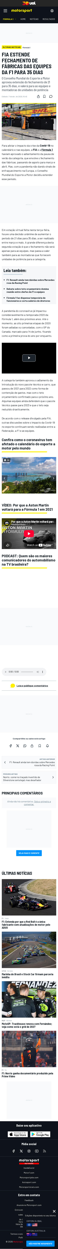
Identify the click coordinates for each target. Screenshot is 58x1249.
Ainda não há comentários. (29, 803)
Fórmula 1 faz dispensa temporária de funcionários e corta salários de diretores (28, 299)
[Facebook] (11, 746)
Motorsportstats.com (29, 1187)
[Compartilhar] (38, 96)
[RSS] (44, 1151)
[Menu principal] (5, 10)
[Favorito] (44, 96)
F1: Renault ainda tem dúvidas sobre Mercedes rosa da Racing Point (30, 281)
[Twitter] (18, 746)
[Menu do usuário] (52, 11)
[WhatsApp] (25, 746)
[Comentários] (51, 96)
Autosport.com (29, 1182)
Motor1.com (29, 1172)
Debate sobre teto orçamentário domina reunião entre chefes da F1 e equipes (28, 290)
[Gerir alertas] (47, 746)
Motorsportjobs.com (29, 1177)
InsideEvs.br (29, 1168)
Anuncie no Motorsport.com (29, 1205)
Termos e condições (19, 1234)
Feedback (29, 1200)
